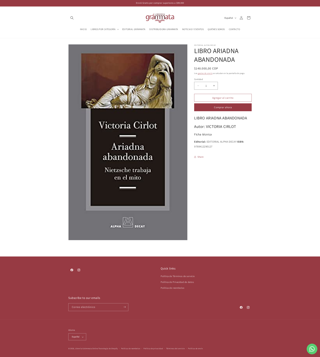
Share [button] (201, 156)
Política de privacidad (153, 348)
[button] (72, 18)
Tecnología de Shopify (108, 348)
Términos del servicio (175, 348)
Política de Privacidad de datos (177, 281)
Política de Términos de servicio (178, 276)
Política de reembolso (172, 287)
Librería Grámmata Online (86, 348)
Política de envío (195, 348)
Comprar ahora (223, 107)
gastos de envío (205, 73)
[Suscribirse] (124, 307)
